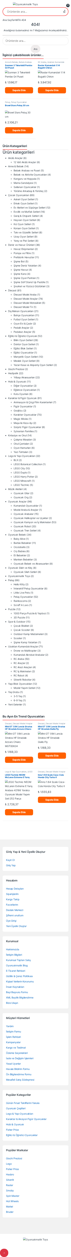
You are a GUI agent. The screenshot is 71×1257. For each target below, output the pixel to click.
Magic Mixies (21, 418)
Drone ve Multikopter (25, 650)
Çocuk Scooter (22, 629)
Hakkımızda (12, 949)
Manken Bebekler (23, 559)
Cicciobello (20, 547)
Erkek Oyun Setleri (24, 203)
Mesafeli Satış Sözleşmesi (20, 1079)
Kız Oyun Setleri (22, 224)
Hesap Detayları (15, 888)
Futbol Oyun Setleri (24, 319)
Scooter (18, 638)
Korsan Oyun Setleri (24, 228)
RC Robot (19, 675)
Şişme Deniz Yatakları (25, 265)
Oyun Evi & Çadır (23, 323)
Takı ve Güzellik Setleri (26, 232)
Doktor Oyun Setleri (24, 344)
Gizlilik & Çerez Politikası (19, 976)
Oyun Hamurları (22, 447)
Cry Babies (20, 551)
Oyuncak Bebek (17, 534)
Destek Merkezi (14, 910)
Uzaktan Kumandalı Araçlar (51, 63)
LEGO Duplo (20, 472)
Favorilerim (12, 904)
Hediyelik (13, 373)
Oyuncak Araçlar (17, 501)
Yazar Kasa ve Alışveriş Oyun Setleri (33, 364)
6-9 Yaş (18, 700)
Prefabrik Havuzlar (24, 257)
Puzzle (12, 609)
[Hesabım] (59, 4)
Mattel (9, 1206)
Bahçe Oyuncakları (24, 315)
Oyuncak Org (21, 497)
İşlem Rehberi (13, 1036)
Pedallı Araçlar (21, 327)
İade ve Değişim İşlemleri (19, 1058)
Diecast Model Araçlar (26, 298)
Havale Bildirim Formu (18, 1068)
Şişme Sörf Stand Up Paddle (29, 282)
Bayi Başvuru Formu (17, 992)
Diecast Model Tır (23, 306)
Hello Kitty (19, 584)
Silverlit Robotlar (22, 679)
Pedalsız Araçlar (22, 331)
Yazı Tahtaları (21, 451)
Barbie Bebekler (22, 542)
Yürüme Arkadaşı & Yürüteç (29, 191)
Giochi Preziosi (16, 369)
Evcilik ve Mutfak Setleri (27, 211)
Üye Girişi (11, 920)
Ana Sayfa (8, 19)
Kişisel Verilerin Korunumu (20, 981)
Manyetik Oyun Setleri (26, 356)
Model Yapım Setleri (24, 687)
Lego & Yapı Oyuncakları (21, 455)
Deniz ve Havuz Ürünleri (21, 244)
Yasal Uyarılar (13, 1063)
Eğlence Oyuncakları (25, 389)
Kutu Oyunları (21, 393)
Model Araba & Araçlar (26, 509)
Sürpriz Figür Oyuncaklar (27, 427)
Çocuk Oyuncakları (18, 195)
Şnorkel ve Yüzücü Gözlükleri (29, 286)
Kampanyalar (13, 1042)
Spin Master (12, 1195)
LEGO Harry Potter (24, 476)
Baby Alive (19, 538)
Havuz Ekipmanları (24, 248)
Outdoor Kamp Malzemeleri (29, 634)
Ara (64, 12)
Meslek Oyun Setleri (25, 360)
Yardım (10, 1026)
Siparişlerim (12, 893)
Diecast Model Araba (25, 294)
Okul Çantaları (21, 443)
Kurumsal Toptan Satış (18, 960)
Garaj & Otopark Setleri (26, 215)
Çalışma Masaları (23, 439)
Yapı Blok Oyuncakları (20, 683)
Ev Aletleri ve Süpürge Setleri (29, 207)
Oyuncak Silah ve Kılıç (20, 567)
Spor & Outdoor (16, 621)
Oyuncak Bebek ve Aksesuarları (31, 563)
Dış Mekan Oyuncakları (20, 311)
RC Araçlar (19, 663)
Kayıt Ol (10, 859)
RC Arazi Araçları (23, 667)
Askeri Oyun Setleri (24, 199)
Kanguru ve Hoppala (25, 178)
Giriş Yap (11, 865)
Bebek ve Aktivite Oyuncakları (30, 174)
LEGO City (19, 468)
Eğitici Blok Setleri (23, 348)
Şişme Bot (19, 261)
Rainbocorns (20, 600)
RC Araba (42, 62)
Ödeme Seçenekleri (17, 1052)
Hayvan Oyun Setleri (25, 220)
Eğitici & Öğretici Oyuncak (22, 335)
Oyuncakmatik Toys (19, 576)
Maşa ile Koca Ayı (23, 422)
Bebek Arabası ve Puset (27, 170)
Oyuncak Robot (22, 526)
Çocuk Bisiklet (21, 625)
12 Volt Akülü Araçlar (25, 162)
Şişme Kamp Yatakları (25, 642)
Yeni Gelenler (15, 704)
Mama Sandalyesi (23, 182)
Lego (9, 1163)
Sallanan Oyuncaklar (25, 187)
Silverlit (10, 1179)
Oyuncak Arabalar (24, 513)
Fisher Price (12, 1129)
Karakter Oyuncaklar (25, 414)
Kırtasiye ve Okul (17, 435)
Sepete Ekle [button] (19, 90)
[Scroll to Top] (4, 1253)
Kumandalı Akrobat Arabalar (29, 654)
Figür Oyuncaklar (23, 406)
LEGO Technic (21, 484)
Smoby (10, 1190)
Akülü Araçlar (15, 158)
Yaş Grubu (13, 692)
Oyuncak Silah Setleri (25, 571)
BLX (16, 460)
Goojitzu (18, 410)
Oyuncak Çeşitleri (16, 1108)
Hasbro (10, 1174)
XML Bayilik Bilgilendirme (19, 997)
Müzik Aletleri (15, 489)
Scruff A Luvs (21, 605)
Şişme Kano (20, 273)
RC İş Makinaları (22, 671)
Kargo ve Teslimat (16, 1047)
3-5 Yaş (18, 696)
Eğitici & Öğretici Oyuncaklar (22, 1135)
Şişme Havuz (21, 269)
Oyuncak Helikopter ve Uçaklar (31, 518)
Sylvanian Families (24, 431)
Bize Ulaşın (12, 1002)
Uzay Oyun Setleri (24, 236)
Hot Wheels (12, 1201)
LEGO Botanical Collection (28, 464)
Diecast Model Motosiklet (27, 302)
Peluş (7, 102)
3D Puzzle (19, 617)
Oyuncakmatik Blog (17, 965)
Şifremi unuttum (14, 915)
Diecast (12, 290)
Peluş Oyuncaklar (19, 102)
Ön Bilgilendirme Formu (18, 1074)
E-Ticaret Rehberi (15, 970)
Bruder (9, 1211)
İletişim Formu (13, 1031)
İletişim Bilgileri (14, 954)
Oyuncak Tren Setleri (25, 530)
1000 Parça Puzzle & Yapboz (30, 613)
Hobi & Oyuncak (17, 381)
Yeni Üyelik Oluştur (16, 926)
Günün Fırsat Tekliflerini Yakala (22, 1102)
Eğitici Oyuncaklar (23, 352)
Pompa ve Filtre (22, 253)
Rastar (9, 1185)
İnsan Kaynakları (15, 986)
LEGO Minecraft (22, 480)
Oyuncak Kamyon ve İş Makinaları (32, 522)
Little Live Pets (22, 592)
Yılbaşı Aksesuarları (24, 377)
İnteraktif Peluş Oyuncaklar (28, 588)
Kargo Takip (12, 899)
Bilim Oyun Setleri (23, 340)
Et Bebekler (20, 555)
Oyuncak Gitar (21, 493)
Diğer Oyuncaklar (23, 385)
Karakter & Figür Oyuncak (22, 398)
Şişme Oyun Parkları (25, 277)
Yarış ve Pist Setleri (24, 240)
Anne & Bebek (11, 62)
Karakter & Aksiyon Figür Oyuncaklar (26, 1119)
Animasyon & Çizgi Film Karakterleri (33, 402)
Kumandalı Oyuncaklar (26, 505)
